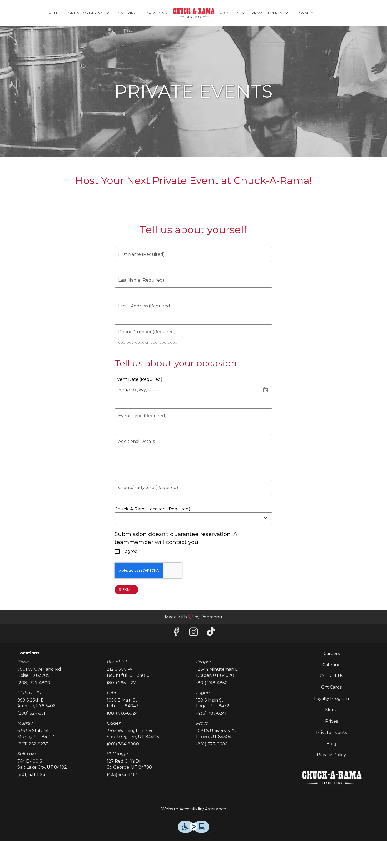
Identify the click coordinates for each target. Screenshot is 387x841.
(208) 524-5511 (32, 713)
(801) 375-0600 (212, 744)
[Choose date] (265, 390)
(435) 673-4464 (122, 774)
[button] (88, 13)
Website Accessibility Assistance (193, 809)
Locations (156, 13)
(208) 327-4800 (33, 682)
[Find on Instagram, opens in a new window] (193, 633)
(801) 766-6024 (122, 713)
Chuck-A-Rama (331, 778)
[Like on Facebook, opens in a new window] (176, 633)
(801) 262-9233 (32, 744)
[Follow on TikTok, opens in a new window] (211, 633)
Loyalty (305, 13)
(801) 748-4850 (212, 682)
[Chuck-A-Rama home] (193, 13)
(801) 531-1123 (31, 774)
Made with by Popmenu (113, 616)
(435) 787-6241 (211, 713)
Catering (127, 13)
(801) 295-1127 (121, 682)
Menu (54, 13)
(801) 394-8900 (123, 744)
